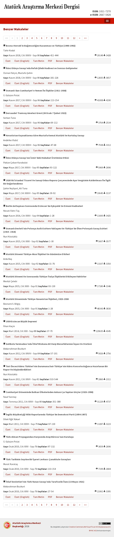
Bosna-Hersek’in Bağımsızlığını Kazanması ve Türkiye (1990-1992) (40, 45)
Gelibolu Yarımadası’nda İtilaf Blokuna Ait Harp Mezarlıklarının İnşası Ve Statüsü (48, 343)
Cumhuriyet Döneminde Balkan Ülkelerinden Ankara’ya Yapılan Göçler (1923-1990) (49, 392)
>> (85, 38)
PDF (50, 60)
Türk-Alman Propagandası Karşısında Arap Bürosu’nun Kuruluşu (39, 436)
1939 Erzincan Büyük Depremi (21, 321)
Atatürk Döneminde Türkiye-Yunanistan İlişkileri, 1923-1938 (37, 299)
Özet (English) (21, 60)
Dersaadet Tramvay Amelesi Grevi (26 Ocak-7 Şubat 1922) (35, 113)
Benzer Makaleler (65, 60)
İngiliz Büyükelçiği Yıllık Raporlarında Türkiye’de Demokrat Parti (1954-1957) (46, 414)
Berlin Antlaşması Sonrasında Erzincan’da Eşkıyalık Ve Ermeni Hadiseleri (44, 205)
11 (68, 38)
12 (74, 38)
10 (62, 38)
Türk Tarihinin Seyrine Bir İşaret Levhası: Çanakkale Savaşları (38, 459)
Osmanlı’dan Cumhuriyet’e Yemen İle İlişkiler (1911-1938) (35, 90)
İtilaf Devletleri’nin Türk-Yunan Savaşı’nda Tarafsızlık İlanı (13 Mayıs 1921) (44, 481)
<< (6, 38)
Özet (8, 60)
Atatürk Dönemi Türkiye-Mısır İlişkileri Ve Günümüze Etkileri (37, 254)
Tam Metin (38, 60)
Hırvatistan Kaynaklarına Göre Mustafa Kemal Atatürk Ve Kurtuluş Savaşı (44, 135)
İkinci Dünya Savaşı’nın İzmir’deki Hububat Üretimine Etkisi (37, 157)
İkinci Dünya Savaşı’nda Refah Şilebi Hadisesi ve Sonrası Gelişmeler (41, 68)
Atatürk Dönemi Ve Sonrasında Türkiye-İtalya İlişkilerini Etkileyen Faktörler (45, 276)
